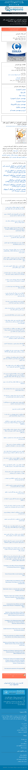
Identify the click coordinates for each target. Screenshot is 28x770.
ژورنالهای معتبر (24, 743)
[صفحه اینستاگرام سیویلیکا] (18, 5)
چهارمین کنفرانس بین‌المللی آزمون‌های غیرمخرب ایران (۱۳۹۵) (16, 180)
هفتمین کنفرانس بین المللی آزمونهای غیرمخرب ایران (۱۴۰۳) (15, 190)
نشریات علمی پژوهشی (22, 761)
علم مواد (23, 92)
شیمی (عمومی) (18, 22)
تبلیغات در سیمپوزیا (22, 732)
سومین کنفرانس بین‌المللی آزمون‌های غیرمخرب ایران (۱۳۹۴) (14, 176)
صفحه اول (20, 1)
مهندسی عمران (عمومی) (18, 98)
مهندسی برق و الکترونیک (18, 104)
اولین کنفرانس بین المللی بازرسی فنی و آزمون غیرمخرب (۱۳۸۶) (14, 166)
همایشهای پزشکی (23, 755)
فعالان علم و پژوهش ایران (22, 759)
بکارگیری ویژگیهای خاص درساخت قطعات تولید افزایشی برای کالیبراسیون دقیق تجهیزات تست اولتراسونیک (15, 367)
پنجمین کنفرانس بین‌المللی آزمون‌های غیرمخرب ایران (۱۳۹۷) (14, 185)
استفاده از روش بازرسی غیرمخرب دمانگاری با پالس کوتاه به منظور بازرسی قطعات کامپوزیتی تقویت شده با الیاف (14, 259)
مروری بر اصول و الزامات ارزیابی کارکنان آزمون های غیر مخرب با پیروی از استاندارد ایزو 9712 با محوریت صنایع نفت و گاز (14, 549)
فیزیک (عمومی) (21, 101)
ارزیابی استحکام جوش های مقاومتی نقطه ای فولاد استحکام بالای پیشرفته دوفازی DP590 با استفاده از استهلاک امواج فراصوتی (14, 229)
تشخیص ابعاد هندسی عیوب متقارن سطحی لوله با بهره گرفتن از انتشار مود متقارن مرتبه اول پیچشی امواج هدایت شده (15, 322)
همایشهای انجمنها (11, 2)
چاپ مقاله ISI (24, 739)
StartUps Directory (23, 757)
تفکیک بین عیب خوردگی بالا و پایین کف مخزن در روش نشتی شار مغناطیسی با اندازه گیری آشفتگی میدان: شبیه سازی (15, 295)
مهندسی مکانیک (21, 107)
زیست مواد (22, 95)
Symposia (5, 767)
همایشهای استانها (8, 1)
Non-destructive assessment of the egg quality (14, 668)
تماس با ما (24, 723)
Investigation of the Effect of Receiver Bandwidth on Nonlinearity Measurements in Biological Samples (14, 567)
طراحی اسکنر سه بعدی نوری (18, 409)
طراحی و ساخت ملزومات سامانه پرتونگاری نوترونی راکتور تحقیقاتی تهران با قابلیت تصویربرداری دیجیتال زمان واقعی (14, 431)
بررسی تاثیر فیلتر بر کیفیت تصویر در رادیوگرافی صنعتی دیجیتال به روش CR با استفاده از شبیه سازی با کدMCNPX (14, 423)
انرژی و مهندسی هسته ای (18, 110)
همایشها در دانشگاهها (18, 2)
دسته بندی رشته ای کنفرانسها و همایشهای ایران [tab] (13, 683)
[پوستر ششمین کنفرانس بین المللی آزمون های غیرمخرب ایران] (21, 136)
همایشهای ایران (24, 22)
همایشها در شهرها (15, 1)
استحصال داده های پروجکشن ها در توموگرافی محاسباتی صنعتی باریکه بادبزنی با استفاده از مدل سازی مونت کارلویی (14, 359)
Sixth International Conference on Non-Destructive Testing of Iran (16, 126)
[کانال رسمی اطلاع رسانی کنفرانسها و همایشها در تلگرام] (14, 692)
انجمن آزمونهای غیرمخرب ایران (14, 74)
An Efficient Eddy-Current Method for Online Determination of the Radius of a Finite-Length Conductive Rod (15, 582)
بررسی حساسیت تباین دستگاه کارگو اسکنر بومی (14, 314)
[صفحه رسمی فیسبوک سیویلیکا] (14, 5)
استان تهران (17, 79)
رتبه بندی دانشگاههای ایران (21, 745)
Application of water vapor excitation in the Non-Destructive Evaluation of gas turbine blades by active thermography (14, 597)
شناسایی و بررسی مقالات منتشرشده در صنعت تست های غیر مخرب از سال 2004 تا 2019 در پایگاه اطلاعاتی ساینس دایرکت (14, 251)
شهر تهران (18, 77)
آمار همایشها (23, 727)
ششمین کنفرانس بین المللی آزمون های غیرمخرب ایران (18, 23)
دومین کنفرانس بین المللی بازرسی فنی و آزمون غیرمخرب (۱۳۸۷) (15, 171)
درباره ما (24, 725)
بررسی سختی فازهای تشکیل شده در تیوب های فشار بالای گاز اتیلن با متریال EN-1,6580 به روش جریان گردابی (14, 527)
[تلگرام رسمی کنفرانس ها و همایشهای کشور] (10, 5)
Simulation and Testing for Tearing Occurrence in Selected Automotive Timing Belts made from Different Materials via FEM (14, 652)
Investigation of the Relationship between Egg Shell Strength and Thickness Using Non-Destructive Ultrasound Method (15, 622)
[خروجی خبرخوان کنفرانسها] (12, 5)
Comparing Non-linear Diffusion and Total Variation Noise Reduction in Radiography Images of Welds (14, 605)
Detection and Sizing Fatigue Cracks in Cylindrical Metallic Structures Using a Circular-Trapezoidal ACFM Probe (14, 644)
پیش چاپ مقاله (24, 747)
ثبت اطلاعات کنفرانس (21, 729)
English (6, 2)
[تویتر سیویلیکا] (16, 5)
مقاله (26, 741)
